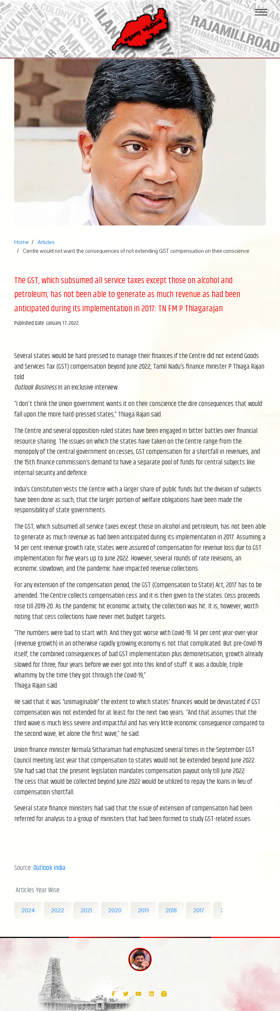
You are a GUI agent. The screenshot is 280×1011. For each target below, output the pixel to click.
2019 (143, 910)
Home (21, 242)
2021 (86, 910)
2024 (28, 910)
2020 (114, 910)
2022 (57, 910)
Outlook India (49, 868)
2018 (171, 910)
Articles (46, 242)
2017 (198, 910)
